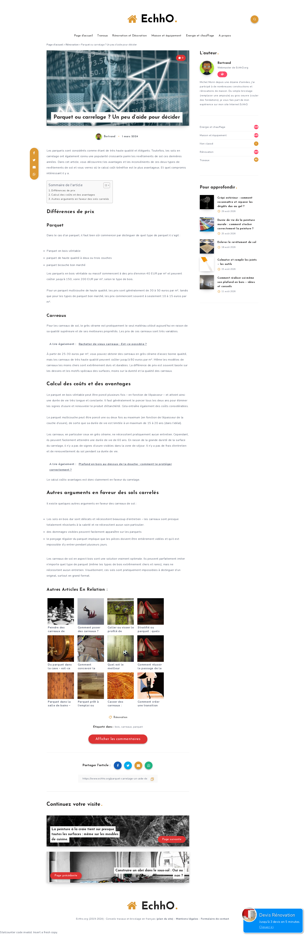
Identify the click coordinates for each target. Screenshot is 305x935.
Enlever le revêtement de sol (236, 242)
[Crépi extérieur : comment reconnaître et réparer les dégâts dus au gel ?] (207, 202)
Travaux (102, 35)
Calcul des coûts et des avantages (73, 194)
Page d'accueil (55, 44)
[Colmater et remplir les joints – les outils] (207, 264)
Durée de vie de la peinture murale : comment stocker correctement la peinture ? (236, 224)
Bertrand (224, 63)
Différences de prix (63, 190)
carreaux (126, 726)
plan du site (164, 919)
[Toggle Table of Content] (105, 185)
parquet (138, 726)
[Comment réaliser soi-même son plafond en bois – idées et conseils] (207, 282)
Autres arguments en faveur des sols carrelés (80, 199)
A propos (225, 35)
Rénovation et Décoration (129, 35)
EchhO (155, 19)
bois (117, 726)
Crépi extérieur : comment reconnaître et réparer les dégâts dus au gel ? (235, 202)
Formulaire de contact (215, 919)
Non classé (206, 143)
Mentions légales (187, 919)
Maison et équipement (166, 35)
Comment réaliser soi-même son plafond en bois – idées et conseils (236, 282)
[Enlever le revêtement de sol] (207, 246)
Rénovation (72, 44)
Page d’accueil (83, 35)
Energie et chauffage (200, 35)
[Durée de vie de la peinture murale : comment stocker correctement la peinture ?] (207, 224)
